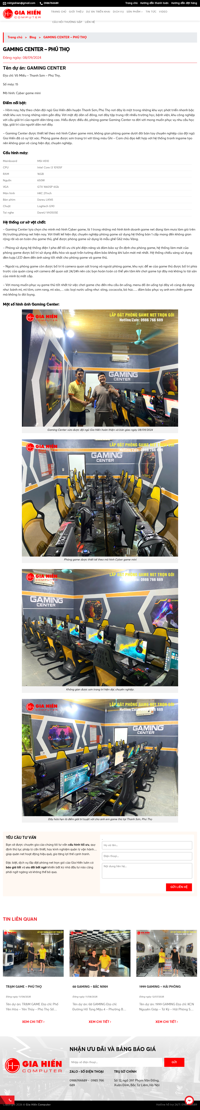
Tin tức (151, 12)
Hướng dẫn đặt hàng (184, 3)
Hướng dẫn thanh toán (154, 3)
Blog (32, 37)
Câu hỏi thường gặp (67, 22)
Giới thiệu (76, 12)
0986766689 (78, 1080)
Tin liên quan (20, 919)
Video (163, 12)
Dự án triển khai (98, 12)
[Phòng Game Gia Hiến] (24, 14)
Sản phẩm (133, 12)
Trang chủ (131, 3)
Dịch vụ (118, 12)
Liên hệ (90, 22)
